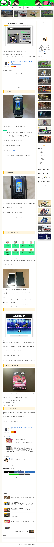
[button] (24, 474)
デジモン (10, 468)
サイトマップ (33, 544)
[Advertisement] (19, 79)
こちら (9, 436)
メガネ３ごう (11, 458)
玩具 (12, 468)
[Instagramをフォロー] (11, 465)
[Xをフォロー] (9, 465)
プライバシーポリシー (21, 544)
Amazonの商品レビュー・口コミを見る (16, 64)
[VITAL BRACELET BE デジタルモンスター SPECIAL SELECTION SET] (7, 63)
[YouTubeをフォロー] (12, 465)
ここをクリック (12, 150)
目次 (18, 87)
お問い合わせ (29, 544)
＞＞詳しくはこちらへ (12, 463)
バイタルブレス (6, 468)
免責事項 (26, 544)
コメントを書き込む (19, 537)
